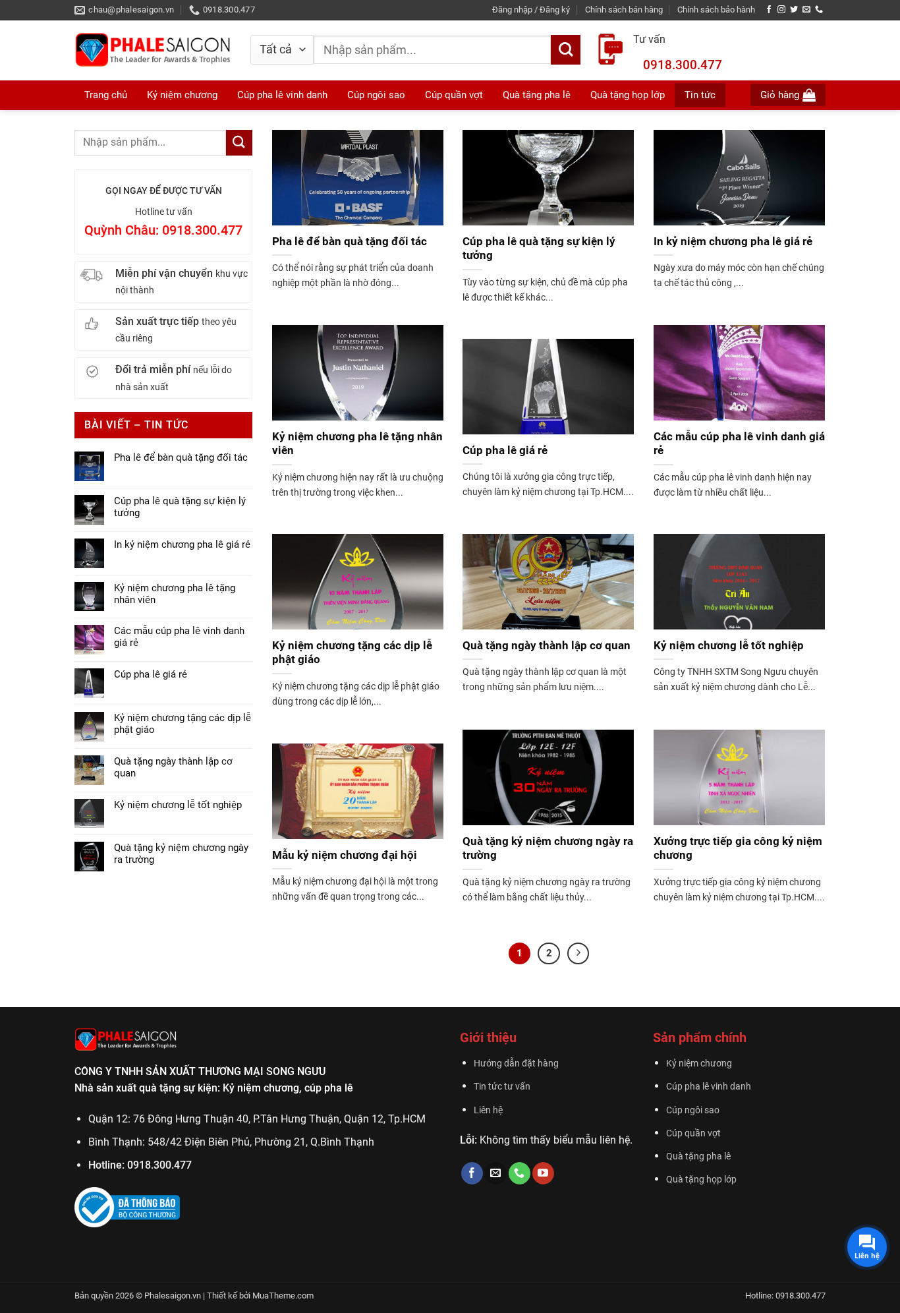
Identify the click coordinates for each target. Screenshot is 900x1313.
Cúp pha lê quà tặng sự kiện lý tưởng (180, 507)
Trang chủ (105, 95)
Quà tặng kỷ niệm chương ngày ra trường (181, 853)
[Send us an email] (806, 10)
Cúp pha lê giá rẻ (150, 674)
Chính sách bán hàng (624, 10)
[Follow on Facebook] (769, 10)
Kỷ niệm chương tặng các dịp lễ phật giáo (182, 724)
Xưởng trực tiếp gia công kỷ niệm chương (738, 848)
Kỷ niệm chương (182, 95)
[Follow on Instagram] (781, 10)
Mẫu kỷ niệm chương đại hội (344, 855)
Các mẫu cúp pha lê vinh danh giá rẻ (179, 637)
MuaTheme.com (283, 1295)
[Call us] (819, 10)
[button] (531, 10)
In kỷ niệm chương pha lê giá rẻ (182, 544)
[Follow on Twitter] (794, 10)
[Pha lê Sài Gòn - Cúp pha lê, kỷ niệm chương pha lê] (152, 50)
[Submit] (565, 50)
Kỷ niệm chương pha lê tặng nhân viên (174, 594)
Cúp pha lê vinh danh (708, 1086)
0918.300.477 (682, 65)
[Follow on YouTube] (543, 1173)
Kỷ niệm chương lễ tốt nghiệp (178, 805)
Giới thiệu (488, 1037)
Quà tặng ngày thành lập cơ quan (173, 767)
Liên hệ (488, 1110)
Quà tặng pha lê (698, 1156)
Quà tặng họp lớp (701, 1179)
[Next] (578, 954)
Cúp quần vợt (693, 1133)
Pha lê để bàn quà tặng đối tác (181, 457)
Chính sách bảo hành (716, 10)
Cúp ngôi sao (692, 1110)
